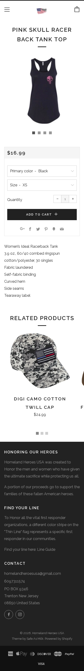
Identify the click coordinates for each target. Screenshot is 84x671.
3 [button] (46, 433)
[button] (33, 132)
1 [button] (37, 433)
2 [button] (42, 433)
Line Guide (46, 549)
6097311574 (14, 581)
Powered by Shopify (58, 638)
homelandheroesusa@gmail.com (32, 573)
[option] (42, 91)
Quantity (14, 200)
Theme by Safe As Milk (27, 638)
